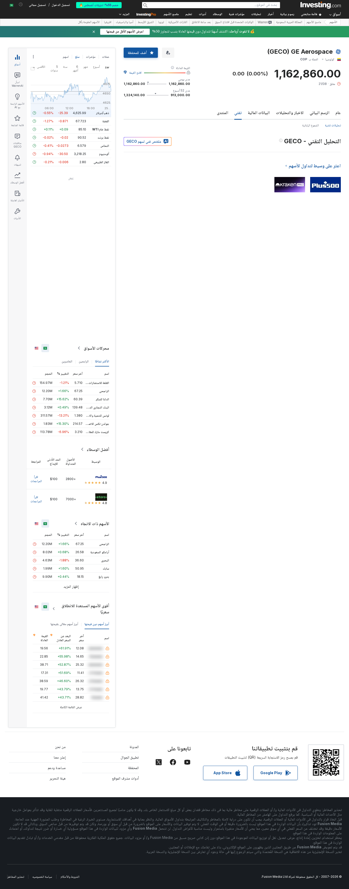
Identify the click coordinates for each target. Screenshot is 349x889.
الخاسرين (67, 361)
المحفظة (133, 767)
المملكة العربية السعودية (289, 22)
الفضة (105, 121)
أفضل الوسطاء (98, 449)
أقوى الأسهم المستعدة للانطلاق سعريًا (85, 608)
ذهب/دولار (102, 113)
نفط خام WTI (100, 129)
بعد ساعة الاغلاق (201, 22)
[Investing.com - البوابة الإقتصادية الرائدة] (320, 5)
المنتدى (222, 112)
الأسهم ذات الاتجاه (95, 523)
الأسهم (333, 22)
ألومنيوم (104, 154)
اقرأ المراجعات (36, 479)
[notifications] (21, 4)
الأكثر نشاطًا (102, 361)
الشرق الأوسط (146, 22)
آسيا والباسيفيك (124, 22)
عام (338, 112)
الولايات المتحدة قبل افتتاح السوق (234, 22)
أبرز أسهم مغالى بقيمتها (64, 624)
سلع (77, 57)
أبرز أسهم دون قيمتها (97, 624)
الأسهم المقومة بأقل (89, 22)
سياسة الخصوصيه (42, 877)
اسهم (66, 57)
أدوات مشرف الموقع (125, 778)
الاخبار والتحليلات (290, 112)
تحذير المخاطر (15, 877)
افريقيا (107, 22)
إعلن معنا (60, 757)
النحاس (104, 146)
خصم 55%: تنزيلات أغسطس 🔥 (99, 5)
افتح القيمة (135, 72)
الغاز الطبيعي (101, 162)
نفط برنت (103, 137)
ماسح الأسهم (171, 14)
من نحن (60, 746)
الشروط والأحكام (70, 877)
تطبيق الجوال (130, 757)
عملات (105, 57)
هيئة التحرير (58, 778)
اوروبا (161, 22)
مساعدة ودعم (57, 767)
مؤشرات (91, 57)
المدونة (134, 746)
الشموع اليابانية (310, 125)
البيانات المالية (259, 112)
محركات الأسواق (96, 348)
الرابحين (84, 361)
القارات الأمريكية (177, 22)
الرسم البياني (319, 112)
